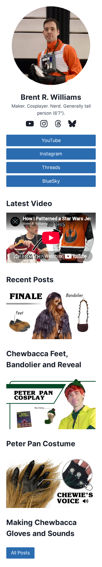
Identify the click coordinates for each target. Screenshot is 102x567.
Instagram (51, 153)
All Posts (20, 552)
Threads (51, 167)
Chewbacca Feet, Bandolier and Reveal (43, 359)
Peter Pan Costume (40, 443)
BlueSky (51, 181)
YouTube (51, 140)
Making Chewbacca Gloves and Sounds (41, 528)
